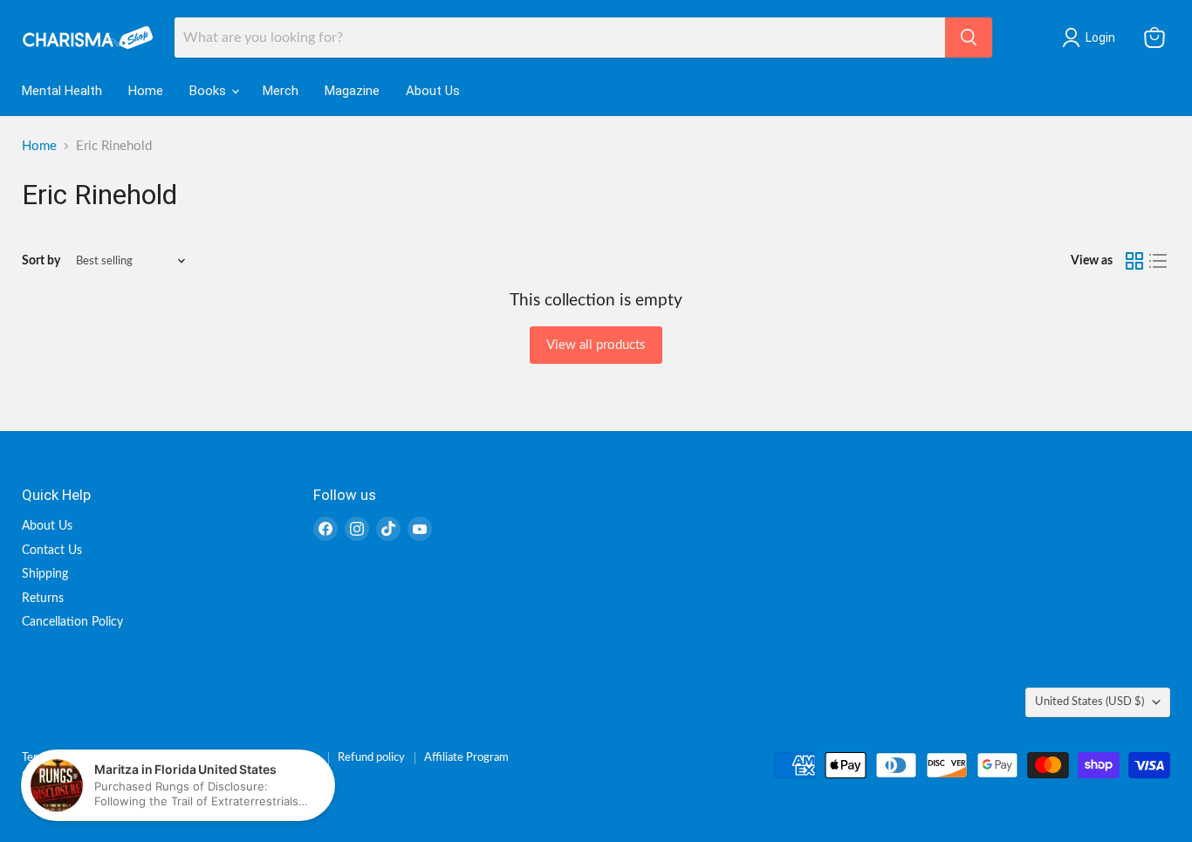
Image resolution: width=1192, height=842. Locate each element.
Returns (43, 598)
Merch (280, 91)
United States (1089, 701)
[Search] (968, 37)
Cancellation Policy (72, 622)
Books (209, 91)
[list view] (1159, 261)
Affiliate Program (466, 757)
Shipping (45, 574)
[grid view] (1134, 261)
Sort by (41, 261)
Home (145, 91)
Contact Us (52, 550)
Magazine (352, 91)
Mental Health (62, 91)
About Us (433, 91)
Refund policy (371, 757)
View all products (596, 345)
